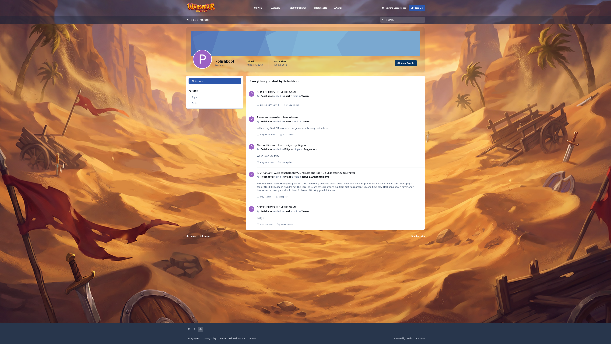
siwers (287, 121)
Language (193, 338)
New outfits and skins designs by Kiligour (282, 145)
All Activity (197, 80)
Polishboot (267, 95)
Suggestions (310, 149)
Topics (195, 97)
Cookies (252, 338)
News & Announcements (315, 176)
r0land (287, 176)
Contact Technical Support (232, 338)
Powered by (409, 338)
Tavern (305, 95)
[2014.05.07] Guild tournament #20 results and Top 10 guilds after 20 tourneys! (306, 173)
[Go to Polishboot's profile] (251, 94)
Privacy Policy (210, 338)
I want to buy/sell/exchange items (277, 117)
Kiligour (288, 149)
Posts (194, 103)
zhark (287, 95)
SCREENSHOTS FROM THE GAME (276, 92)
